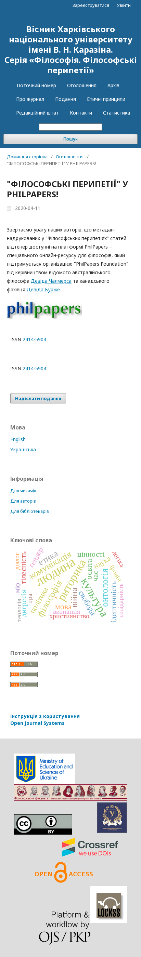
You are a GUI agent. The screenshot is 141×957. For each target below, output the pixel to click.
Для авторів (23, 501)
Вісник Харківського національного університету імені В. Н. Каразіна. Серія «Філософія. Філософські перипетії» (70, 49)
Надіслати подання (38, 398)
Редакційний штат (37, 112)
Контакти (81, 112)
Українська (23, 449)
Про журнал (30, 99)
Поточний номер (36, 85)
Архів (113, 85)
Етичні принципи (106, 99)
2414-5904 (34, 339)
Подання (65, 99)
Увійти (124, 5)
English (18, 439)
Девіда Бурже (43, 289)
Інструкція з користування (45, 719)
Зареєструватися (91, 5)
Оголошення (82, 85)
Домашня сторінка (27, 157)
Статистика (116, 112)
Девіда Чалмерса (51, 281)
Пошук (70, 139)
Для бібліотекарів (29, 511)
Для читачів (23, 491)
